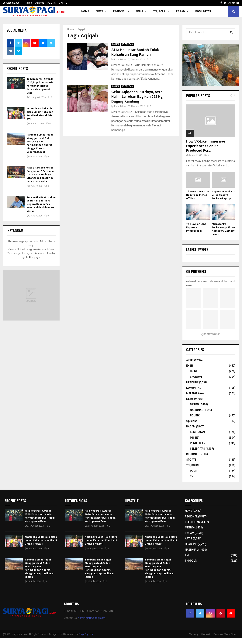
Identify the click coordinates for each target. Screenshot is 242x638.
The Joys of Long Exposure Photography (196, 227)
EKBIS (139, 11)
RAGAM (180, 11)
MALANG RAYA (195, 393)
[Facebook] (190, 613)
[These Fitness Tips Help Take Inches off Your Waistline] (198, 179)
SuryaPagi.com (86, 634)
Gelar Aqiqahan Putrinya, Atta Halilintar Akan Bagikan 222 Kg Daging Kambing (137, 97)
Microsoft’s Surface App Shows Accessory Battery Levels (223, 229)
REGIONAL (119, 11)
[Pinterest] (220, 613)
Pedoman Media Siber (224, 634)
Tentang (193, 634)
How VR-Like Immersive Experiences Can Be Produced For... (205, 146)
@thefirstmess (210, 334)
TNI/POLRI (159, 11)
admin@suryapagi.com (91, 617)
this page (34, 257)
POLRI (193, 470)
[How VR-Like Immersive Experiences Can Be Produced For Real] (210, 120)
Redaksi (205, 634)
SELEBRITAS (127, 44)
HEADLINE (192, 382)
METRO (194, 404)
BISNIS (194, 371)
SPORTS (63, 3)
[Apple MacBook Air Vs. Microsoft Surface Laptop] (223, 179)
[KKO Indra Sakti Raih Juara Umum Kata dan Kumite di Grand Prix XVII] (16, 113)
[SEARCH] (231, 32)
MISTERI (195, 437)
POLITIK (51, 3)
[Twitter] (200, 613)
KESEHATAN (197, 431)
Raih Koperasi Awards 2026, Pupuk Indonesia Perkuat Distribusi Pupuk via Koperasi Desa (40, 86)
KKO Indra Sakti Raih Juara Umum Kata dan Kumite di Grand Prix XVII (39, 113)
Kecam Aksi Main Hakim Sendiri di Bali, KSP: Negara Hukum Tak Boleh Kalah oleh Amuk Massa (41, 204)
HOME (85, 11)
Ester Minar (120, 59)
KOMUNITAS (203, 11)
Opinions (39, 3)
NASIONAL (196, 409)
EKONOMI (196, 376)
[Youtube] (231, 613)
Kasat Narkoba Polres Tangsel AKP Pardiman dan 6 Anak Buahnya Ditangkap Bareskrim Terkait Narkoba (40, 174)
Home (29, 3)
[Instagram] (210, 613)
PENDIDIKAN (197, 443)
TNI (192, 476)
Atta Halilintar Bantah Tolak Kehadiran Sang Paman (135, 52)
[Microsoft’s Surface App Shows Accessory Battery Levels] (223, 212)
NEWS (99, 11)
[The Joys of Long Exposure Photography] (198, 212)
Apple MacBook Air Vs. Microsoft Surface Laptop (223, 195)
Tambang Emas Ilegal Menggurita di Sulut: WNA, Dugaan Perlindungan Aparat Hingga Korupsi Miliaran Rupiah (39, 143)
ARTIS (190, 360)
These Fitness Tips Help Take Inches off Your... (197, 195)
